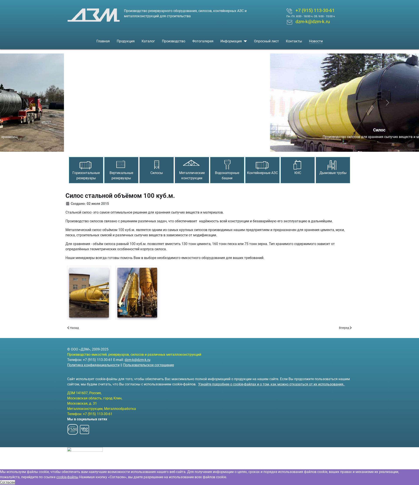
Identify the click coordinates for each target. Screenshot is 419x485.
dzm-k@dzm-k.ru (137, 360)
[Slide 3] (217, 145)
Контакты (294, 41)
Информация (231, 41)
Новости (316, 41)
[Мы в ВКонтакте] (84, 428)
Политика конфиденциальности (93, 365)
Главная (103, 41)
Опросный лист (266, 41)
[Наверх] (411, 477)
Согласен (7, 482)
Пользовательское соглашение (148, 365)
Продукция (126, 41)
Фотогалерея (202, 41)
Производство (173, 41)
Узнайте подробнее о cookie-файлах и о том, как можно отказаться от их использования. (271, 384)
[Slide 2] (209, 145)
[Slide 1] (201, 145)
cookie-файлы (67, 477)
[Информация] (244, 41)
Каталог (148, 41)
